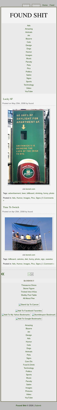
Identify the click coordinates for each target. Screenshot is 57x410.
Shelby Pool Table (29, 295)
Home (45, 5)
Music (28, 58)
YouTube (29, 91)
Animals (28, 32)
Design (29, 45)
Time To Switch (11, 207)
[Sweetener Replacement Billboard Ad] (29, 251)
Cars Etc (29, 361)
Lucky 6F (8, 98)
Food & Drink (29, 365)
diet (26, 259)
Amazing (29, 29)
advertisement (14, 193)
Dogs (29, 48)
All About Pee (29, 298)
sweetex (49, 259)
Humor (29, 52)
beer (24, 193)
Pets (29, 65)
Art (29, 35)
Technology (29, 85)
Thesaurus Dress (28, 285)
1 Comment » (48, 264)
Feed (52, 5)
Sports (29, 81)
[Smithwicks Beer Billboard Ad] (28, 185)
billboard (30, 193)
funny (45, 193)
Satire (28, 75)
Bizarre (29, 39)
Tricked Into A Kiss (29, 292)
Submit (26, 5)
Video (28, 88)
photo (51, 193)
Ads (28, 25)
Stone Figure (28, 288)
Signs (28, 78)
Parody (29, 62)
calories (20, 259)
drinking (38, 193)
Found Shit (29, 15)
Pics (29, 68)
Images (29, 55)
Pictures (28, 391)
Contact (36, 5)
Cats (29, 42)
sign (43, 259)
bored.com (30, 189)
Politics (29, 72)
